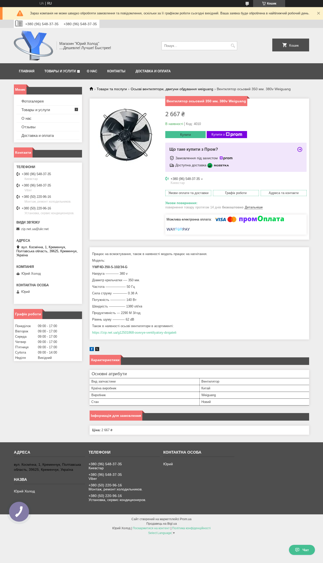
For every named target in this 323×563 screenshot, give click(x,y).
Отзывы (28, 127)
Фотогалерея (32, 101)
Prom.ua (186, 519)
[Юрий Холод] (33, 45)
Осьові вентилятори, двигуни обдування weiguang (172, 89)
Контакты (116, 71)
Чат (306, 550)
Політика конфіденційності (191, 528)
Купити (185, 135)
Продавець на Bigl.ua (161, 523)
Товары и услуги (60, 71)
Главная (26, 71)
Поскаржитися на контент (151, 528)
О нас (92, 71)
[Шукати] (232, 45)
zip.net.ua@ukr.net (35, 229)
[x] (97, 350)
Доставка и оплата (153, 71)
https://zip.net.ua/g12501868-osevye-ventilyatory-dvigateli (134, 332)
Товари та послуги (112, 89)
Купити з (218, 134)
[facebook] (92, 350)
